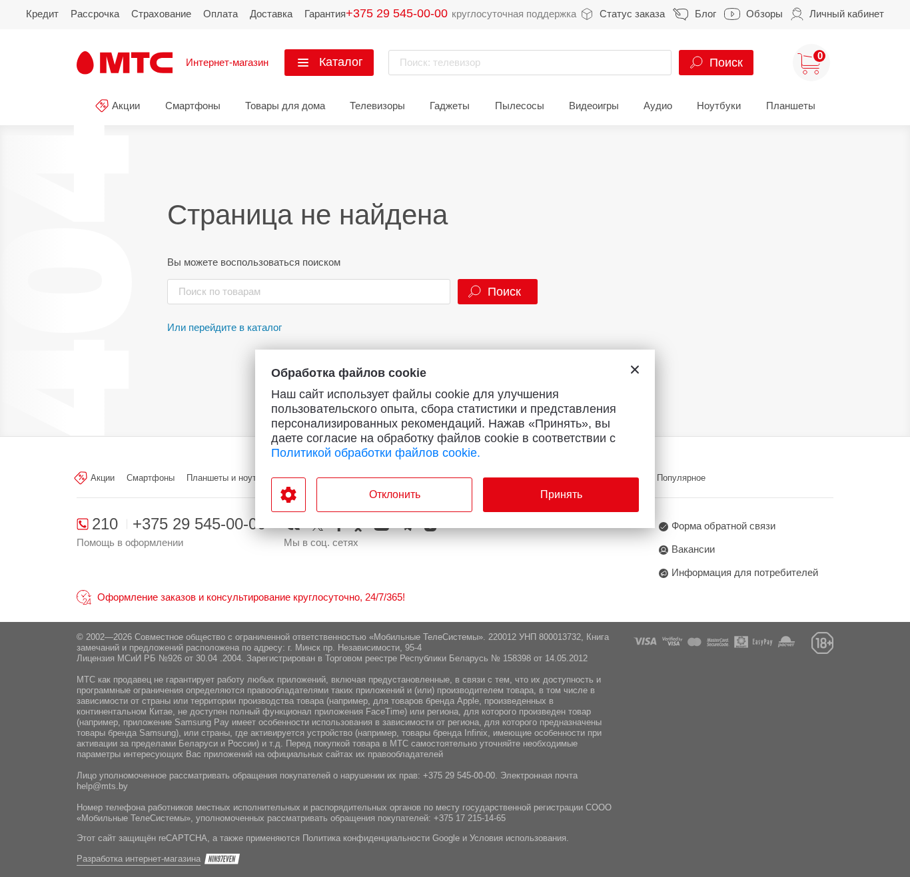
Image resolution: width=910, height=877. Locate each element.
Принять (561, 494)
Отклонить (394, 494)
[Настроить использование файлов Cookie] (288, 494)
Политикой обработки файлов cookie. (375, 452)
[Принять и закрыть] (635, 369)
